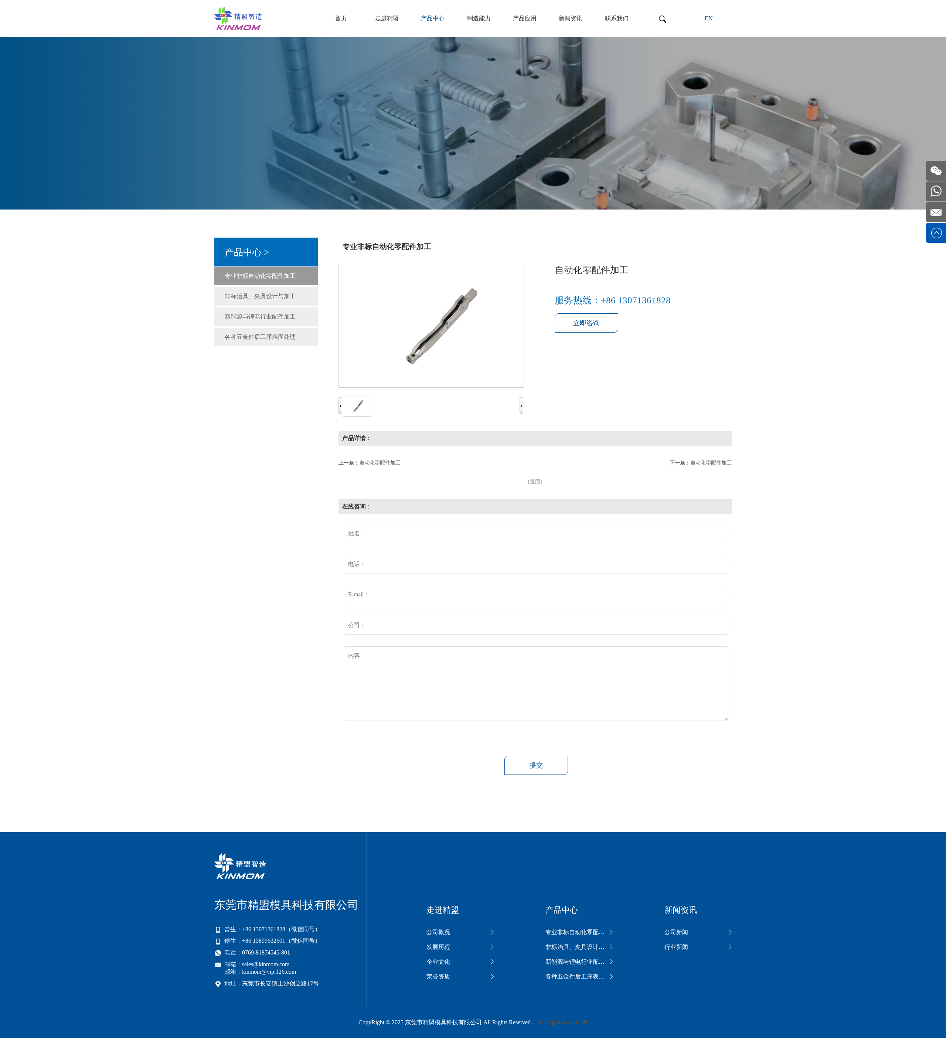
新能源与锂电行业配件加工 (260, 316)
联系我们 (617, 18)
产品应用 (525, 18)
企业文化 (438, 962)
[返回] (535, 481)
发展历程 (438, 947)
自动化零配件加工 (380, 463)
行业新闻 (676, 947)
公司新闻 (676, 932)
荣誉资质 (438, 976)
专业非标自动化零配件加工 (260, 276)
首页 (341, 18)
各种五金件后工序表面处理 (260, 337)
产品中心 (433, 18)
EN (709, 18)
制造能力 (479, 18)
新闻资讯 (570, 18)
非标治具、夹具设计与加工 (260, 296)
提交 (536, 765)
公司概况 (438, 932)
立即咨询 (586, 323)
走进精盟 (387, 18)
